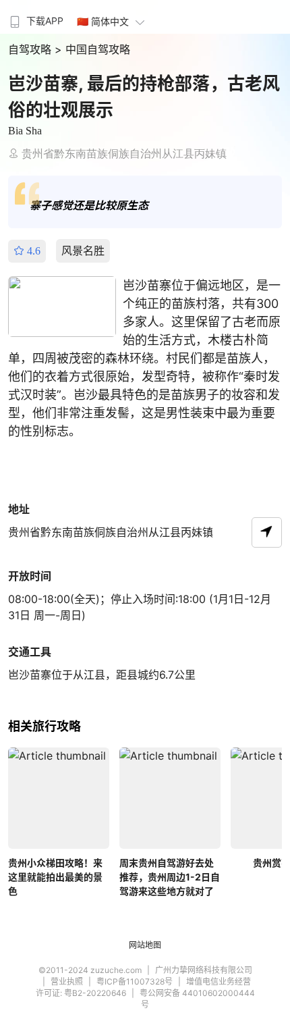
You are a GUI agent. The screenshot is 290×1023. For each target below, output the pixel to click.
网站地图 (145, 945)
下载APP (44, 20)
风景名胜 (83, 250)
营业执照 (67, 981)
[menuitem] (35, 17)
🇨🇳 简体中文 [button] (103, 21)
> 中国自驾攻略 (92, 49)
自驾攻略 (31, 49)
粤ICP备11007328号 (134, 981)
